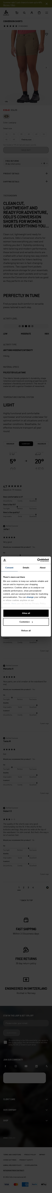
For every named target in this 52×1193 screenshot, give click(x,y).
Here (13, 603)
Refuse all (26, 630)
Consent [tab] (9, 567)
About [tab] (43, 567)
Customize (24, 622)
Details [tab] (26, 567)
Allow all (26, 613)
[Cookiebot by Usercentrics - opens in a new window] (37, 560)
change (30, 597)
